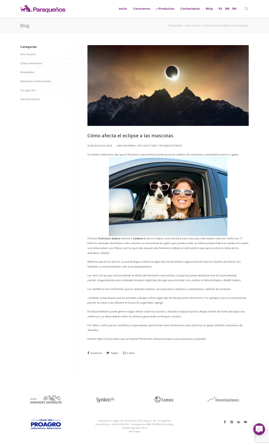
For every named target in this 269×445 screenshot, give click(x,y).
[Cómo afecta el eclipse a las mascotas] (168, 85)
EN (234, 8)
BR (227, 8)
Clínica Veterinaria (31, 63)
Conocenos (141, 8)
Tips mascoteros (170, 145)
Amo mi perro (126, 145)
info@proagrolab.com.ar (134, 427)
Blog (209, 8)
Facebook (96, 353)
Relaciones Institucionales (35, 81)
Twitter (114, 353)
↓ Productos (165, 8)
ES (220, 8)
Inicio (123, 8)
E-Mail (130, 353)
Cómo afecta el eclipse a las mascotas (130, 135)
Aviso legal (134, 431)
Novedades (27, 72)
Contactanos (190, 8)
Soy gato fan (147, 145)
